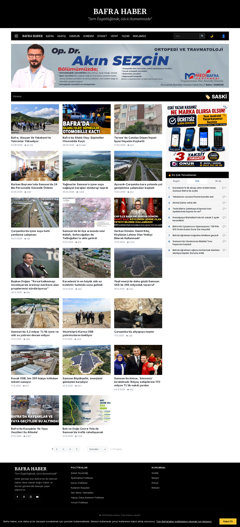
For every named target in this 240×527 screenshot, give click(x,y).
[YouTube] (37, 496)
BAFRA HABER (120, 11)
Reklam (156, 487)
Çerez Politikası (79, 482)
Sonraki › (94, 449)
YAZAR (125, 36)
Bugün (176, 181)
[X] (24, 496)
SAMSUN (74, 36)
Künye (155, 482)
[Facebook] (17, 496)
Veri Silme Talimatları (82, 492)
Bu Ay (218, 181)
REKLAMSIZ (139, 36)
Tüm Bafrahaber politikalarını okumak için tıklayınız (184, 521)
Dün (197, 181)
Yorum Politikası (79, 502)
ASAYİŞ (61, 36)
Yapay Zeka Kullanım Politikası (87, 497)
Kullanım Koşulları (80, 487)
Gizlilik (155, 473)
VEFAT (114, 36)
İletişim (155, 477)
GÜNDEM (88, 36)
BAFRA (50, 36)
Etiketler (17, 96)
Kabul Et (228, 521)
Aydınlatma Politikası (82, 477)
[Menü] (16, 36)
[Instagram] (30, 496)
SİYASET (102, 36)
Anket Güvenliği (79, 473)
